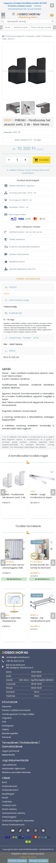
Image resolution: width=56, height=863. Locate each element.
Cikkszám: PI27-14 (11, 132)
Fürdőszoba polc (9, 786)
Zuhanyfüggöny (9, 817)
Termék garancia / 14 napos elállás (18, 714)
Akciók (7, 27)
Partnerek (6, 737)
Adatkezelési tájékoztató (13, 768)
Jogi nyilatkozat (9, 765)
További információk (28, 857)
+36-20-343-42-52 (15, 661)
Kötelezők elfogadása (17, 861)
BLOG (4, 782)
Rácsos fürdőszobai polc (13, 824)
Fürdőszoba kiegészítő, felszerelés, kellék (23, 36)
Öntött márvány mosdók (41, 27)
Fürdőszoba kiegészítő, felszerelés (18, 820)
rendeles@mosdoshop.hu (17, 657)
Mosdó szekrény (9, 809)
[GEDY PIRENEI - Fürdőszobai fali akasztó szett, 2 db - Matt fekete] (28, 71)
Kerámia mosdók (21, 27)
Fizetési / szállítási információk (16, 710)
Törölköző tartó (9, 805)
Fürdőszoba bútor (10, 790)
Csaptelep (7, 801)
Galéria (5, 729)
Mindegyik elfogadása (38, 861)
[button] (28, 185)
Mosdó (5, 797)
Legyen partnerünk (10, 751)
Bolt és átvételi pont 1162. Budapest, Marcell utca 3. (20, 666)
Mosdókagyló (8, 794)
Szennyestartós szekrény (13, 813)
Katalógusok (7, 725)
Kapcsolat (6, 706)
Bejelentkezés (8, 755)
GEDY (8, 120)
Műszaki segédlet (10, 733)
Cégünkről (6, 718)
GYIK (4, 722)
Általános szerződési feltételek (16, 772)
